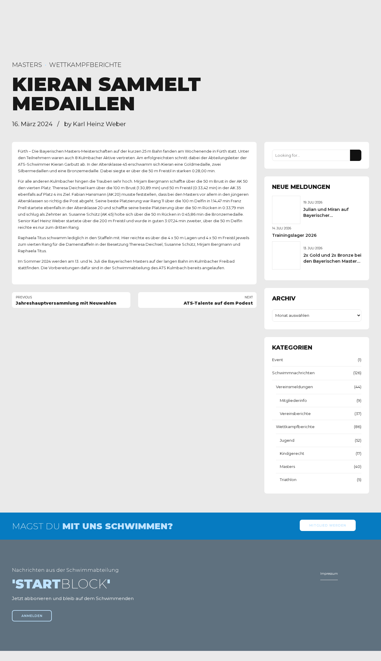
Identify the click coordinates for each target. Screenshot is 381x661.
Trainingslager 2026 (294, 235)
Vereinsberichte (295, 413)
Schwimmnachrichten (293, 372)
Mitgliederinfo (293, 400)
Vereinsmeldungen (294, 386)
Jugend (287, 440)
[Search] (355, 155)
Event (277, 359)
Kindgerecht (292, 453)
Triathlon (288, 479)
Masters (27, 64)
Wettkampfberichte (85, 64)
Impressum (329, 574)
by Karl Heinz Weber (95, 124)
